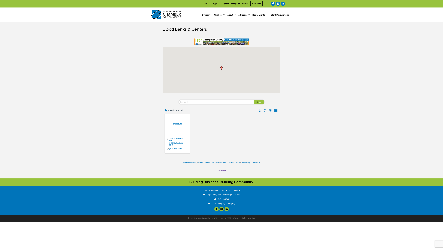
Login (214, 4)
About (230, 15)
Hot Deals (215, 163)
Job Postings (245, 163)
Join (205, 4)
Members (218, 15)
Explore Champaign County (235, 4)
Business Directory (190, 163)
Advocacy (242, 15)
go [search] (260, 102)
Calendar (256, 4)
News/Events (258, 15)
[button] (221, 68)
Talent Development (279, 15)
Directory (206, 15)
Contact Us (256, 163)
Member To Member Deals (230, 163)
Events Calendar (204, 163)
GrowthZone (250, 218)
